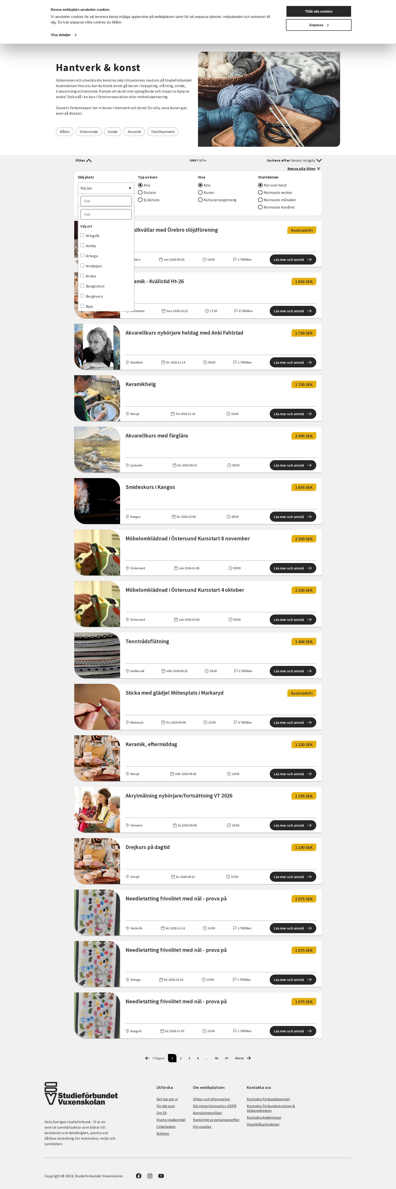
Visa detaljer (61, 35)
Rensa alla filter (302, 168)
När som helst (275, 185)
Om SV (162, 1112)
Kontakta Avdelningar (264, 1117)
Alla (147, 185)
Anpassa (316, 25)
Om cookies (202, 1126)
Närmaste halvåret (279, 207)
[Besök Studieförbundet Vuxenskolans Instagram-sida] (150, 1177)
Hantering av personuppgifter (216, 1119)
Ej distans (152, 199)
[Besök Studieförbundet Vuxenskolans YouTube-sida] (161, 1177)
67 (226, 1058)
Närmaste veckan (278, 192)
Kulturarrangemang (220, 199)
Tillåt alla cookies (319, 11)
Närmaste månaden (280, 199)
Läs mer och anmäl (289, 259)
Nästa (239, 1058)
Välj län (86, 188)
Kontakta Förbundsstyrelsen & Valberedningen (271, 1108)
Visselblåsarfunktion (263, 1124)
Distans (150, 192)
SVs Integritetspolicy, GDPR (214, 1106)
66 (216, 1058)
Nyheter (163, 1133)
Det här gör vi (167, 1099)
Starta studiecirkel (171, 1119)
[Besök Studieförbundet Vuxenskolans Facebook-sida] (138, 1177)
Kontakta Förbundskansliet (268, 1099)
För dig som (166, 1106)
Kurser (209, 192)
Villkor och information (211, 1099)
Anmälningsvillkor (207, 1112)
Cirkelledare (166, 1126)
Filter (80, 160)
